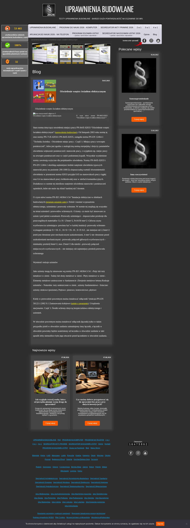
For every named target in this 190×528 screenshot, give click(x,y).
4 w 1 (155, 27)
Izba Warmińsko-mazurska (81, 494)
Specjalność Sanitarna (98, 479)
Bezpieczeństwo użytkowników (78, 518)
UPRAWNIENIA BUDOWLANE (43, 27)
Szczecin (94, 459)
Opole (93, 456)
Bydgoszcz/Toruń (58, 459)
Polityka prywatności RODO (43, 518)
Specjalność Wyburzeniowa (96, 486)
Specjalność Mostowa (61, 482)
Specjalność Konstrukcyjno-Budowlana (74, 479)
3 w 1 (147, 27)
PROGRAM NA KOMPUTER (72, 440)
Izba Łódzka (56, 502)
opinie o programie (79, 303)
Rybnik (98, 467)
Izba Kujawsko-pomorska (95, 502)
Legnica (73, 471)
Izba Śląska (38, 498)
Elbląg (104, 467)
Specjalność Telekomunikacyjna (72, 486)
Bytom (91, 467)
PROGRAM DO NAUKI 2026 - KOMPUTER (78, 27)
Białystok (35, 456)
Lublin (63, 456)
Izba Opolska (89, 498)
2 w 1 (139, 27)
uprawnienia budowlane (66, 132)
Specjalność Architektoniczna (47, 479)
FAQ (59, 440)
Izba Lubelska (79, 502)
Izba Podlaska (62, 498)
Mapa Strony (95, 448)
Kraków (78, 456)
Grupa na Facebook (76, 448)
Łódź (48, 456)
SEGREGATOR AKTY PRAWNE (55, 444)
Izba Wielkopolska (42, 494)
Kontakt (107, 444)
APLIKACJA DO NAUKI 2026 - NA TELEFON (49, 34)
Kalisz (80, 471)
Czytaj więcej (50, 423)
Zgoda (160, 524)
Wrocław (100, 456)
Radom (38, 467)
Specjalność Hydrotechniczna (47, 486)
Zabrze (85, 467)
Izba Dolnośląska (71, 506)
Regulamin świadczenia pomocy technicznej (88, 513)
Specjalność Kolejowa (99, 482)
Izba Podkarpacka (76, 498)
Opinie (147, 34)
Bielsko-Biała (76, 467)
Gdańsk (69, 459)
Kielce (42, 456)
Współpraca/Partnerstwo (100, 518)
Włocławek (65, 471)
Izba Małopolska (44, 502)
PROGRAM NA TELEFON (94, 440)
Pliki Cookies (60, 518)
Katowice (86, 456)
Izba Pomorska (50, 498)
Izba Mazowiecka (101, 498)
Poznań (48, 459)
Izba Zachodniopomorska (60, 494)
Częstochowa (65, 467)
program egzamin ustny (56, 202)
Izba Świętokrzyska (100, 494)
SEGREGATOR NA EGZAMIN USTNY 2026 (121, 34)
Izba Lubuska (67, 502)
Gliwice (55, 467)
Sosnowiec (47, 467)
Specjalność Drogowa (43, 482)
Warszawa (56, 456)
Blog (155, 34)
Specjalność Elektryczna (80, 482)
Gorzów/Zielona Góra (82, 459)
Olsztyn (107, 456)
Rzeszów (70, 456)
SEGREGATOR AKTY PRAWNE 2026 (117, 27)
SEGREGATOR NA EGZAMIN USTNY (83, 444)
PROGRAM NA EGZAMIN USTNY (55, 448)
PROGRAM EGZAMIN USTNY (85, 34)
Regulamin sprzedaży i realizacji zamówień (53, 513)
